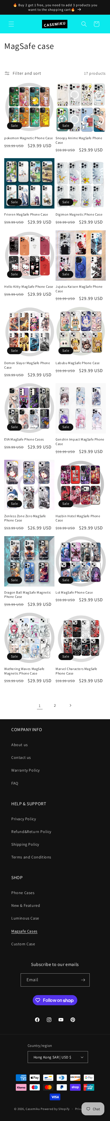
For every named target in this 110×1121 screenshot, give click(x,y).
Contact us (21, 757)
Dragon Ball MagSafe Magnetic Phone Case (27, 594)
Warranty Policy (25, 770)
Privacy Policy (23, 818)
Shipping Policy (25, 844)
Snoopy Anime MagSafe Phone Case (79, 140)
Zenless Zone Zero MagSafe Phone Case (25, 518)
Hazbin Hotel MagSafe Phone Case (78, 518)
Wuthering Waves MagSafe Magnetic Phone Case (24, 671)
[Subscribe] (83, 980)
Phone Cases (23, 892)
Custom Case (23, 943)
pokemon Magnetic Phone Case (28, 138)
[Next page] (70, 705)
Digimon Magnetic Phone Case (79, 214)
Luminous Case (25, 918)
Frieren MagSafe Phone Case (26, 214)
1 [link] (40, 705)
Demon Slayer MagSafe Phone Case (27, 365)
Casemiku (33, 1109)
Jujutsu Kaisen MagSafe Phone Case (79, 288)
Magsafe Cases (24, 931)
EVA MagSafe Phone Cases (24, 439)
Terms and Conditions (31, 857)
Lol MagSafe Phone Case (74, 592)
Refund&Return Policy (31, 831)
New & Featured (25, 905)
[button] (11, 24)
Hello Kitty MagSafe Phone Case (28, 286)
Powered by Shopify (55, 1109)
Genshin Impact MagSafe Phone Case (80, 441)
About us (19, 744)
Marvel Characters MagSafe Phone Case (76, 671)
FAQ (14, 783)
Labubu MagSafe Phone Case (78, 363)
